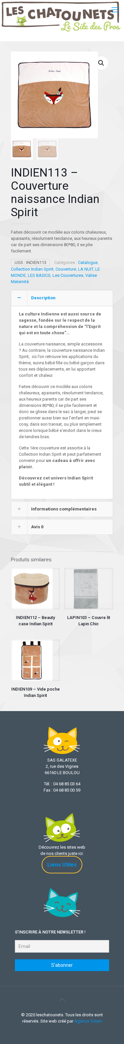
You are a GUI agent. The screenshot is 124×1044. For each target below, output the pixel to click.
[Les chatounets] (61, 10)
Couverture (66, 269)
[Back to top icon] (62, 1000)
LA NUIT (85, 269)
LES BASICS (39, 275)
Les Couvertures (68, 275)
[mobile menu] (115, 10)
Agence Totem (88, 1021)
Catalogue (88, 262)
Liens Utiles (62, 865)
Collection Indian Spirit (32, 269)
